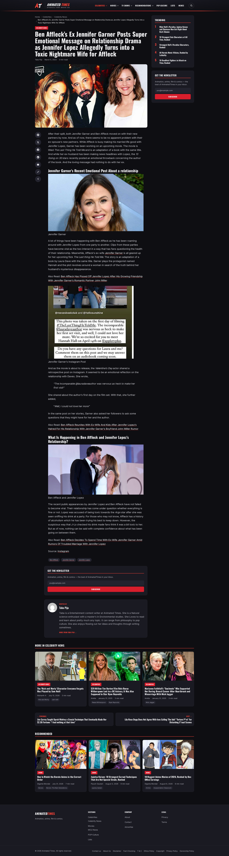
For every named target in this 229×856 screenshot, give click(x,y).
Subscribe (95, 589)
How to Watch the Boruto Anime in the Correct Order (59, 778)
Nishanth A (41, 695)
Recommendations (143, 5)
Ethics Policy (149, 851)
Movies (113, 5)
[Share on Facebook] (38, 150)
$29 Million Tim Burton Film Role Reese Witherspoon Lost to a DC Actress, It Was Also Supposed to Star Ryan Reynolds (112, 691)
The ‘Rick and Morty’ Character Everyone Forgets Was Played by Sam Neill (60, 690)
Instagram (63, 551)
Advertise (129, 827)
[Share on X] (38, 142)
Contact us (96, 851)
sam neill (55, 700)
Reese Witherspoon (99, 702)
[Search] (191, 5)
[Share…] (38, 179)
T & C (139, 851)
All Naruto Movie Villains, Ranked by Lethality (173, 53)
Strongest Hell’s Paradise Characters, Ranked (174, 46)
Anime (40, 773)
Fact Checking (129, 851)
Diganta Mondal (43, 784)
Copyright (160, 851)
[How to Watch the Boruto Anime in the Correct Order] (60, 754)
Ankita (93, 698)
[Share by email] (38, 165)
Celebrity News (60, 17)
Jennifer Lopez (84, 560)
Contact (128, 822)
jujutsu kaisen (97, 788)
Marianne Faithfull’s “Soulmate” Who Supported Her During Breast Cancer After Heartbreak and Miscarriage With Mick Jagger (167, 691)
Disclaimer (117, 851)
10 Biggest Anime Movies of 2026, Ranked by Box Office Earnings (168, 778)
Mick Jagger (150, 702)
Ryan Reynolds (114, 702)
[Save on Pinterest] (38, 135)
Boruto (40, 788)
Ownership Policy (187, 851)
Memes (181, 5)
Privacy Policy (172, 851)
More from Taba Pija (68, 632)
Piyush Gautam (97, 784)
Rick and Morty (43, 700)
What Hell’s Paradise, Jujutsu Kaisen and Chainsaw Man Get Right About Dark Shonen (173, 29)
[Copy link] (38, 172)
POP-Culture (162, 5)
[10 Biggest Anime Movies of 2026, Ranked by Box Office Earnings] (168, 754)
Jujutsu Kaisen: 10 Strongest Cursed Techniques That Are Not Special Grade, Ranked (114, 778)
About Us (107, 851)
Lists (173, 5)
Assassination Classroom (162, 788)
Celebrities (100, 5)
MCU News (93, 830)
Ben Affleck (54, 560)
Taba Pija (38, 60)
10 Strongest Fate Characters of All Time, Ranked (173, 38)
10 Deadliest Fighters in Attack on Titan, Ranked (172, 61)
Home (37, 17)
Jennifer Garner (114, 253)
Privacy (165, 817)
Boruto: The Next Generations (56, 788)
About (127, 817)
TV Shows (126, 5)
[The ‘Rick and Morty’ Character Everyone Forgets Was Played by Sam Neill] (60, 666)
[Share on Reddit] (38, 157)
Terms (164, 822)
